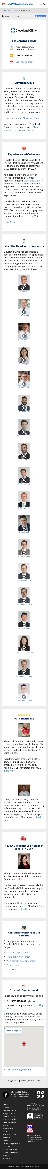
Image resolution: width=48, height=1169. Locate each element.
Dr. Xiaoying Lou (24, 364)
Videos (5, 1125)
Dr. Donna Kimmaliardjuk (24, 652)
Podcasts (11, 969)
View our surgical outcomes (20, 960)
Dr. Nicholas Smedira (24, 604)
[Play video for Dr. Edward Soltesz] (24, 432)
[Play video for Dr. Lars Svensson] (24, 336)
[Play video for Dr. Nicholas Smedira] (24, 600)
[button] (24, 1044)
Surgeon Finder (9, 1113)
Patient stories (13, 965)
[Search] (44, 3)
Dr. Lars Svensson (24, 340)
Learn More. (10, 222)
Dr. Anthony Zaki (24, 412)
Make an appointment (17, 952)
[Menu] (40, 3)
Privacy (6, 1155)
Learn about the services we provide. (22, 128)
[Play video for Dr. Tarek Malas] (24, 456)
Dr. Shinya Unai (24, 628)
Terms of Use (8, 1158)
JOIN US (7, 16)
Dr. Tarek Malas (24, 460)
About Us (7, 1137)
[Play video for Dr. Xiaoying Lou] (24, 360)
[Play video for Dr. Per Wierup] (24, 312)
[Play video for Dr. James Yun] (24, 287)
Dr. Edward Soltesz (24, 436)
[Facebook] (5, 1094)
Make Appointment (24, 61)
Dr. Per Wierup (24, 315)
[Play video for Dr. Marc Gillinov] (24, 384)
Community (8, 1107)
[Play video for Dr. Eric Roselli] (24, 528)
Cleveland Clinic (32, 180)
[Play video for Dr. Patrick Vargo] (24, 552)
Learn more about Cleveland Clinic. (22, 118)
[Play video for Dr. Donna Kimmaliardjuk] (24, 648)
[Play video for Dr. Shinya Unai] (24, 624)
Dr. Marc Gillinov (24, 388)
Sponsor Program (10, 1149)
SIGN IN (18, 16)
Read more (10, 770)
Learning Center (9, 1110)
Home (4, 10)
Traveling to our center (18, 956)
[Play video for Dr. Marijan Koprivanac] (24, 696)
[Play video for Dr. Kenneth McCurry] (24, 672)
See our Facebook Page (19, 1097)
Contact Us (7, 1140)
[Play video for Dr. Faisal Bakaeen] (24, 576)
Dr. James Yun (24, 291)
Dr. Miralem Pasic (24, 508)
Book (5, 1131)
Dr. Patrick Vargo (24, 556)
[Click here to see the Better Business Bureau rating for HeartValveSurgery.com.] (36, 1116)
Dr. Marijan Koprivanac (24, 700)
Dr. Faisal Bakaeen (24, 580)
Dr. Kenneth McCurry (24, 676)
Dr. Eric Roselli (24, 532)
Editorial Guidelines (11, 1152)
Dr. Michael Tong (24, 484)
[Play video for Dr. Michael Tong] (24, 480)
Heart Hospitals (13, 10)
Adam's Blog (8, 1128)
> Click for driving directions (18, 1069)
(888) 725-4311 (36, 1110)
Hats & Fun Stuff (9, 1134)
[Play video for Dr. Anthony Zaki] (24, 408)
